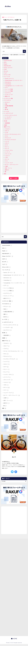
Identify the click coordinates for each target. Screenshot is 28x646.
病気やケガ (7, 96)
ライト (6, 161)
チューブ (7, 148)
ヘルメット (7, 155)
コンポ (6, 132)
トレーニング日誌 (9, 89)
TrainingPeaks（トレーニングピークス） (14, 85)
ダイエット (7, 102)
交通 (6, 104)
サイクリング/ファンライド (11, 115)
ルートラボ (6, 111)
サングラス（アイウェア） (10, 139)
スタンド (7, 143)
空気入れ (7, 170)
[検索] (24, 51)
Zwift (5, 69)
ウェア (5, 73)
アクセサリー (8, 129)
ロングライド (8, 118)
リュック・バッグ (9, 162)
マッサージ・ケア (9, 94)
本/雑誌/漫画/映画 (9, 105)
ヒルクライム (8, 92)
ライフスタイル (7, 100)
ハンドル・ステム (9, 150)
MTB (5, 62)
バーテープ (7, 152)
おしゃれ (6, 71)
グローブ (7, 130)
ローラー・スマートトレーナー (11, 164)
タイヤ (6, 145)
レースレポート (8, 117)
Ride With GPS (7, 65)
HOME (15, 638)
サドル (6, 136)
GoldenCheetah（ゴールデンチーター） (14, 80)
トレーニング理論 (9, 91)
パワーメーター (8, 154)
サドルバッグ (8, 137)
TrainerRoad (8, 84)
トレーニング (7, 76)
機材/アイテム (7, 127)
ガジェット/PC (7, 74)
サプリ (6, 87)
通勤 (6, 107)
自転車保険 (7, 123)
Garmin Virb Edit (8, 60)
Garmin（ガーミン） (9, 78)
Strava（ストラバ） (8, 67)
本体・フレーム (8, 168)
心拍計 (6, 166)
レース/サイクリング (8, 113)
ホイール (7, 159)
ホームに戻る (14, 178)
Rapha (5, 64)
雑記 (5, 173)
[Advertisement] (20, 7)
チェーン (7, 146)
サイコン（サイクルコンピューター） (13, 134)
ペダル (6, 157)
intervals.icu (8, 82)
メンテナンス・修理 (8, 98)
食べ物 (6, 109)
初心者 (5, 121)
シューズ (7, 141)
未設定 (5, 125)
